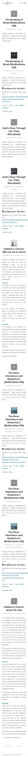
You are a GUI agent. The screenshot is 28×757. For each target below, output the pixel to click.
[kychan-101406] (14, 243)
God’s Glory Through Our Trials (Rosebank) (14, 131)
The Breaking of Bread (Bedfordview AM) (14, 22)
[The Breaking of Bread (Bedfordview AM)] (14, 14)
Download (5, 108)
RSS (10, 111)
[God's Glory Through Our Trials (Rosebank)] (14, 122)
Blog (24, 255)
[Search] (20, 3)
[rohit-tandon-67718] (14, 601)
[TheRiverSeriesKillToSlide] (14, 410)
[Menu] (24, 3)
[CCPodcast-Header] (14, 55)
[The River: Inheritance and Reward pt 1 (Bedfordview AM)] (14, 483)
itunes (20, 29)
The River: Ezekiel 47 (17, 431)
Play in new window (16, 105)
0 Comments (18, 70)
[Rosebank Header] (14, 171)
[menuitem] (20, 3)
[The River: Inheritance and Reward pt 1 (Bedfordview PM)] (14, 367)
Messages (14, 73)
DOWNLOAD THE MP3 (14, 89)
